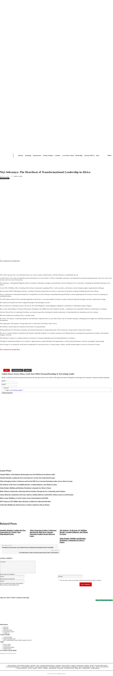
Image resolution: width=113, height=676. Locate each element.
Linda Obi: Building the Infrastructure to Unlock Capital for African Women (25, 505)
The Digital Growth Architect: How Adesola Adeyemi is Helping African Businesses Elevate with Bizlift (27, 547)
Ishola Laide (18, 176)
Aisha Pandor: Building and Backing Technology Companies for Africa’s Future (25, 488)
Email (4, 384)
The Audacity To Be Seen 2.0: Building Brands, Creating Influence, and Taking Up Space (28, 484)
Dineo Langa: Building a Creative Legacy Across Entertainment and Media (24, 498)
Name (4, 381)
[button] (109, 155)
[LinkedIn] (51, 656)
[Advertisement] (56, 196)
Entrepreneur (17, 370)
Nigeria (7, 178)
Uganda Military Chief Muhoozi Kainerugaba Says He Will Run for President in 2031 (27, 474)
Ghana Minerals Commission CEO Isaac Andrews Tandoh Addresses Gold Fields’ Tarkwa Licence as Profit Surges (36, 494)
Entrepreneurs (2, 178)
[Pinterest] (26, 182)
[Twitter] (34, 656)
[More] (26, 363)
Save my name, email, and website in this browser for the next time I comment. (80, 580)
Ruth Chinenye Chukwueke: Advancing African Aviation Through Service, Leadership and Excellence (32, 491)
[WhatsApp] (32, 182)
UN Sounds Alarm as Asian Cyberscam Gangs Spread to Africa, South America (39, 552)
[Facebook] (14, 182)
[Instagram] (1, 656)
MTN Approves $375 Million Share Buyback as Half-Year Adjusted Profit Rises (25, 501)
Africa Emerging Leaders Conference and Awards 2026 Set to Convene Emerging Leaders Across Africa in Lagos (36, 481)
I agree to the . (14, 390)
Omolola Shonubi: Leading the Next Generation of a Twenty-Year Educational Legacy (27, 478)
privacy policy (18, 390)
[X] (20, 182)
